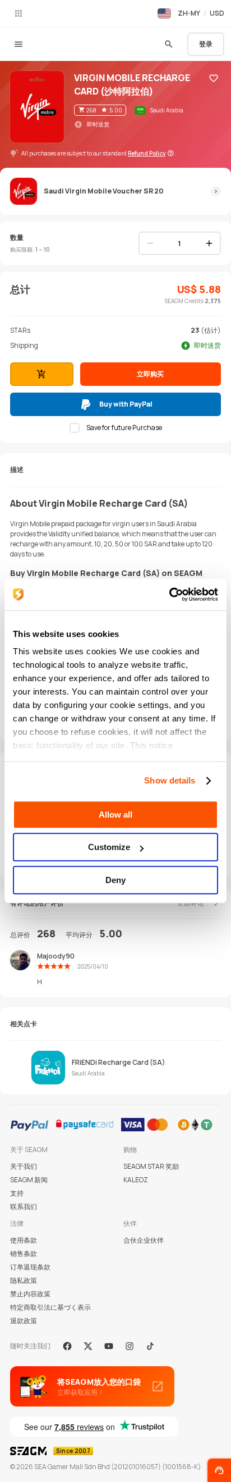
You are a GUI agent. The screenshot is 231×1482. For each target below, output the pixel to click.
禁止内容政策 (30, 1294)
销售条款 (23, 1253)
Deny (115, 880)
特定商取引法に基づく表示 (50, 1307)
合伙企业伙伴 (143, 1240)
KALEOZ (135, 1179)
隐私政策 (23, 1280)
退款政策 (23, 1320)
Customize (109, 847)
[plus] (209, 243)
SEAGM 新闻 (29, 1179)
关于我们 (23, 1166)
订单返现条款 (30, 1267)
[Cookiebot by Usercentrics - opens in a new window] (169, 594)
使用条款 (23, 1240)
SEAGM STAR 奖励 (151, 1166)
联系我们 (23, 1206)
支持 (17, 1193)
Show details (169, 780)
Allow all (115, 814)
